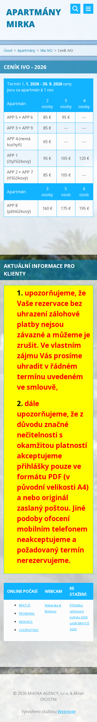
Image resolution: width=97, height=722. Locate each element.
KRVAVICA (26, 622)
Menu (88, 9)
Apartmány (26, 50)
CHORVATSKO (29, 630)
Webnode (67, 711)
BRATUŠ (24, 605)
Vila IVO (46, 50)
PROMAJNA (27, 613)
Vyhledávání (75, 9)
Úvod (8, 50)
